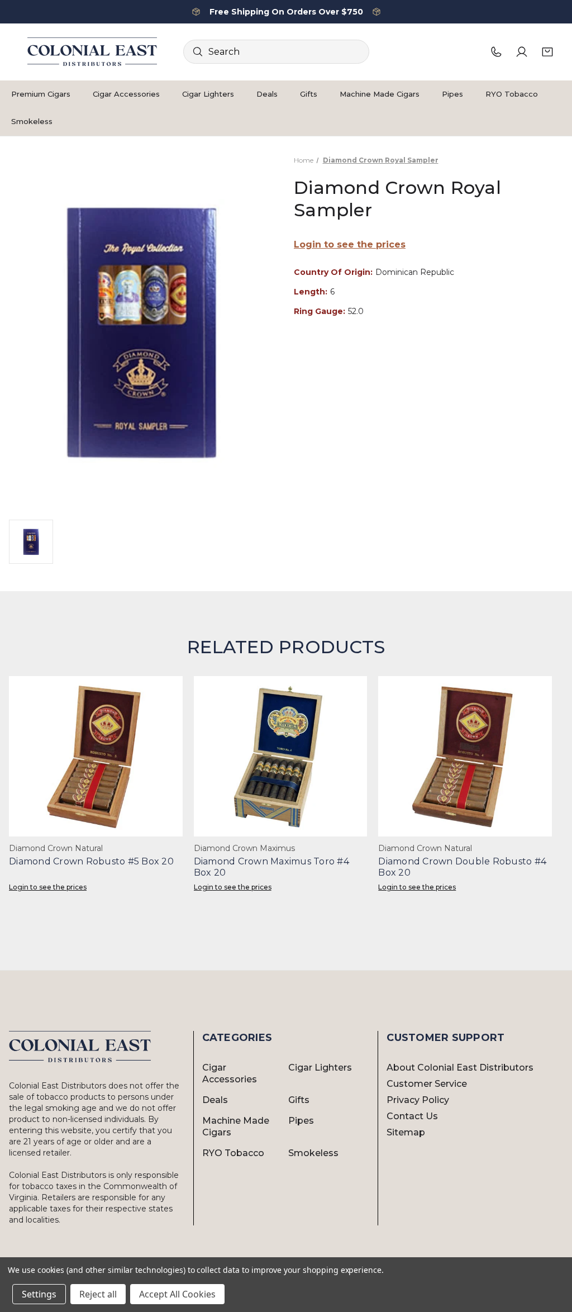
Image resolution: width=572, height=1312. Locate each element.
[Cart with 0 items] (547, 51)
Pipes (452, 93)
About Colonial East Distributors (460, 1067)
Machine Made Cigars (380, 93)
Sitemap (406, 1132)
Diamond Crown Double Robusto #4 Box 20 (462, 867)
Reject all (98, 1294)
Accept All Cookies (177, 1294)
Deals (267, 93)
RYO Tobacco (511, 93)
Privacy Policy (418, 1100)
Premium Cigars (40, 93)
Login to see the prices (350, 244)
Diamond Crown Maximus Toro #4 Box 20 (271, 867)
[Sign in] (522, 51)
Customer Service (427, 1083)
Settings (39, 1294)
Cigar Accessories (126, 93)
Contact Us (412, 1116)
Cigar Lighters (208, 93)
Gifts (308, 93)
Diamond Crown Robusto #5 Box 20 (91, 861)
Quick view (95, 756)
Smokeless (32, 121)
